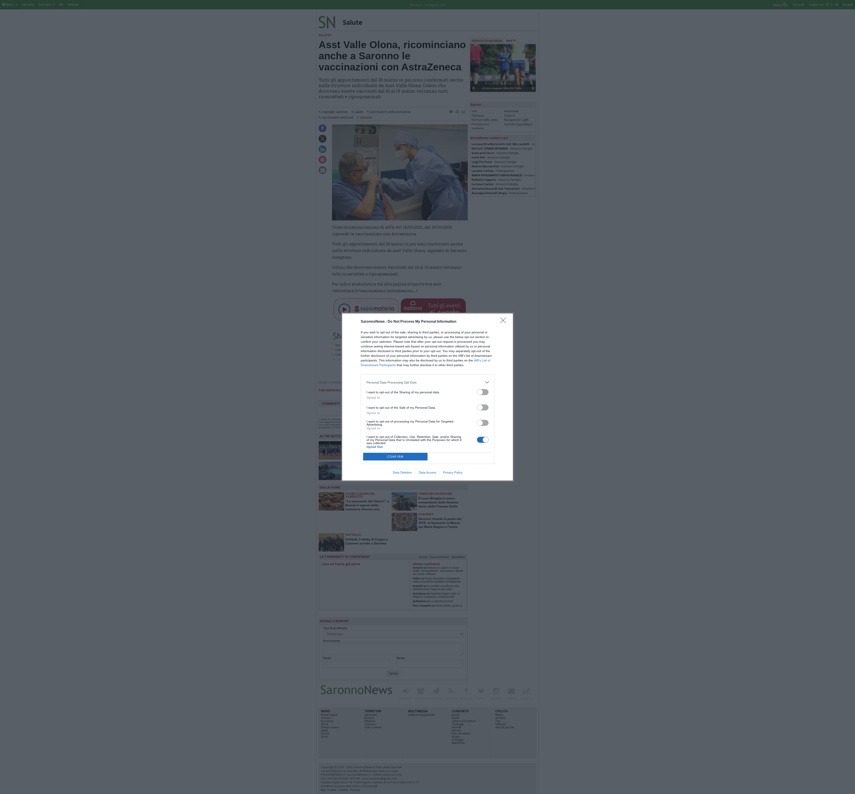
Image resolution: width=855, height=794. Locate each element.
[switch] (483, 392)
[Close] (504, 322)
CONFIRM (395, 456)
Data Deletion (402, 472)
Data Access (427, 472)
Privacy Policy (452, 472)
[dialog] (427, 397)
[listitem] (427, 382)
